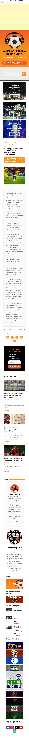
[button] (7, 337)
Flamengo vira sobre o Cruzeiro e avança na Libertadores (12, 429)
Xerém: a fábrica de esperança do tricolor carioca (18, 610)
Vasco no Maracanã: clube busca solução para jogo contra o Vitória (13, 395)
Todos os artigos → (14, 521)
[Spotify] (14, 731)
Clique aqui (14, 96)
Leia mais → (7, 410)
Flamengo (7, 142)
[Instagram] (12, 727)
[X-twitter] (17, 727)
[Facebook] (8, 727)
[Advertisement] (14, 17)
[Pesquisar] (24, 74)
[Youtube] (21, 727)
